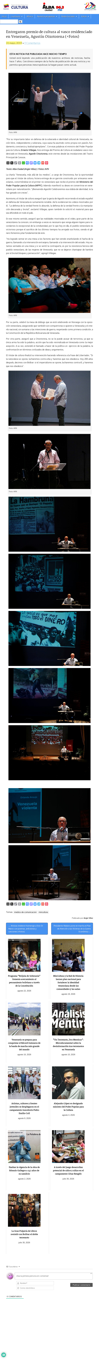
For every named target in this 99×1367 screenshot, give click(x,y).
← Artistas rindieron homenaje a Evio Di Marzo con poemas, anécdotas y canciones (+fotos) (25, 929)
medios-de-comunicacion (25, 912)
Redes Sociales (68, 16)
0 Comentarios (32, 42)
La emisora (15, 16)
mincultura (43, 912)
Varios (84, 16)
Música (30, 16)
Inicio (4, 16)
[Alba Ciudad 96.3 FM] (49, 7)
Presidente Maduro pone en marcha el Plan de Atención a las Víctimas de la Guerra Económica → (72, 929)
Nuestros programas (46, 16)
